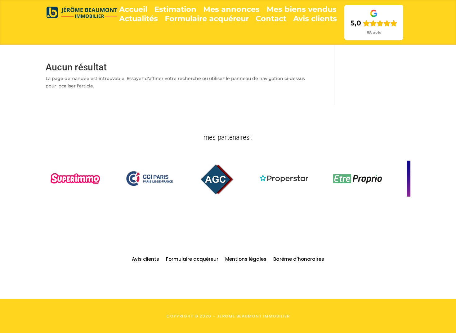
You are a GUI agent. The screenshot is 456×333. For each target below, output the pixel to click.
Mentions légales (245, 259)
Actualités (138, 19)
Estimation (175, 10)
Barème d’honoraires (298, 259)
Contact (271, 19)
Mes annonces (231, 10)
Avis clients (315, 19)
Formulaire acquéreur (207, 19)
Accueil (133, 10)
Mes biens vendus (301, 10)
